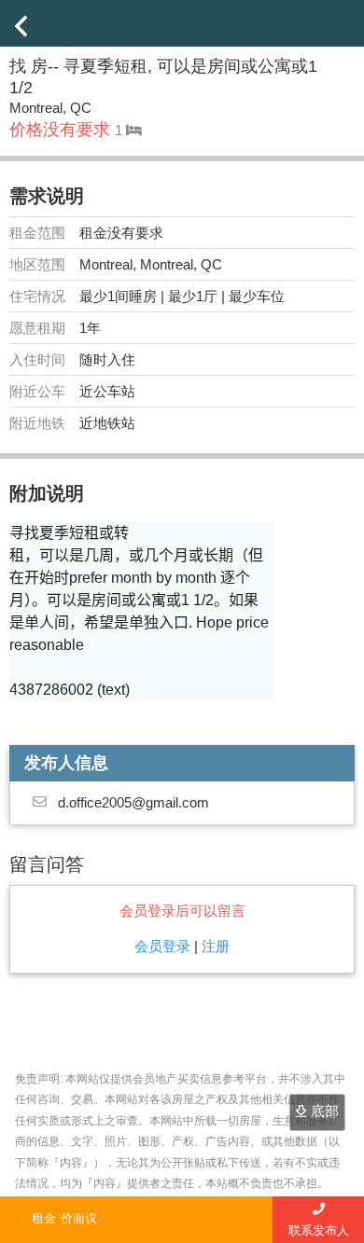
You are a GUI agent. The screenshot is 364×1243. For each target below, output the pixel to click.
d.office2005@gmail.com (133, 802)
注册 (216, 946)
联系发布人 (318, 1230)
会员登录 (162, 946)
